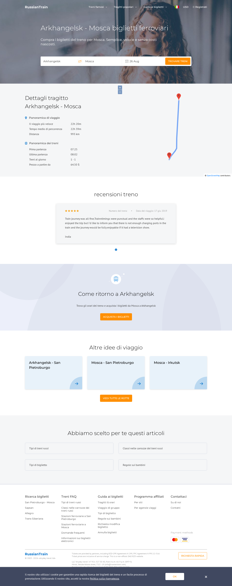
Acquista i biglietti (116, 316)
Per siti (138, 502)
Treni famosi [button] (96, 7)
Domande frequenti (73, 532)
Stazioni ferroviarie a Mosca (73, 526)
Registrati (201, 7)
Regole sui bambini (109, 518)
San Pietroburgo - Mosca (40, 502)
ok (175, 576)
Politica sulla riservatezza (104, 578)
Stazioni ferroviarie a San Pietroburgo (76, 518)
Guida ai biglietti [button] (153, 7)
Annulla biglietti (107, 532)
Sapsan (29, 507)
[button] (177, 7)
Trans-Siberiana (34, 518)
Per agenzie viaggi (145, 507)
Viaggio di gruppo (109, 507)
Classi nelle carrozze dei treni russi (75, 509)
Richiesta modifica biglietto (109, 526)
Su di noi (176, 502)
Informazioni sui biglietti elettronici (76, 540)
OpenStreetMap (213, 175)
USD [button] (186, 7)
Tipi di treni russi (71, 502)
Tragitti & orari (106, 502)
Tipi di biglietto (107, 513)
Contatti (176, 507)
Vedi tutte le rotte (116, 398)
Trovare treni (178, 61)
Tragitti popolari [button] (124, 7)
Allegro (29, 513)
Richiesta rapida (192, 555)
